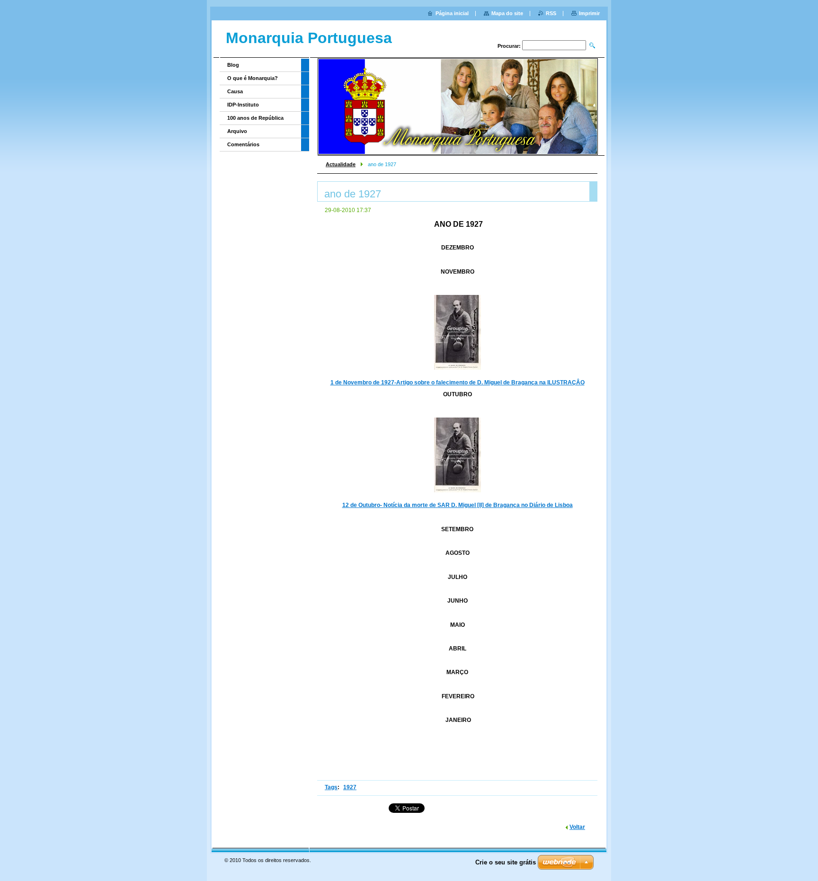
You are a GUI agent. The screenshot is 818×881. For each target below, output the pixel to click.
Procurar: (509, 46)
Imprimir (589, 13)
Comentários (243, 144)
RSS (551, 13)
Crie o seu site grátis (505, 862)
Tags (331, 787)
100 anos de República (255, 118)
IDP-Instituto (243, 104)
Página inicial (452, 13)
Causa (235, 91)
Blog (233, 65)
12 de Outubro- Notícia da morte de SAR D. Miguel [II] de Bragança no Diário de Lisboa (457, 505)
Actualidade (341, 164)
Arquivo (237, 131)
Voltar (577, 827)
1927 (349, 787)
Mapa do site (507, 13)
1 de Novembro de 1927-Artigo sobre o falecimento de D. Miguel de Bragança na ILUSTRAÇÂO (457, 382)
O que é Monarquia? (252, 78)
